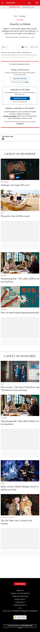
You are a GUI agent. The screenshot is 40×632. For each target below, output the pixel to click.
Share (5, 47)
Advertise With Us (20, 605)
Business (22, 16)
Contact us (20, 123)
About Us (20, 590)
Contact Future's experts (20, 593)
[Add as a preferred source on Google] (20, 617)
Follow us (26, 47)
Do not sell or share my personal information (20, 611)
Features (20, 20)
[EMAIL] (3, 139)
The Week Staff (12, 37)
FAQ (20, 608)
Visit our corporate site (26, 625)
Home (15, 16)
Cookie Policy (20, 602)
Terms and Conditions (20, 596)
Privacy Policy (20, 599)
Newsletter (35, 47)
